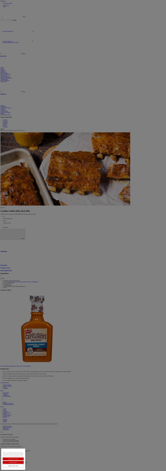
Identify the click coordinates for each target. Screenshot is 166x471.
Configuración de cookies (13, 465)
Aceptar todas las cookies (13, 458)
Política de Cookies (19, 456)
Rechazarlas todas (13, 462)
